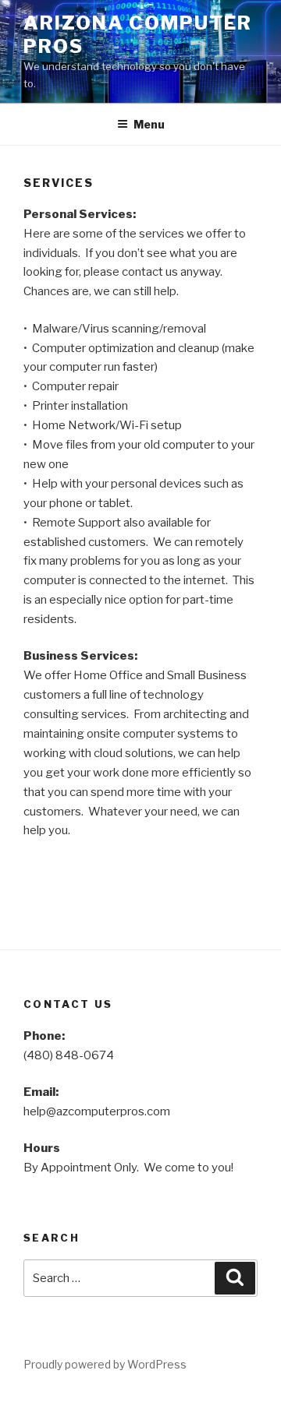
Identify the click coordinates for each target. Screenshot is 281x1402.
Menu (149, 124)
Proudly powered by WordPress (105, 1364)
